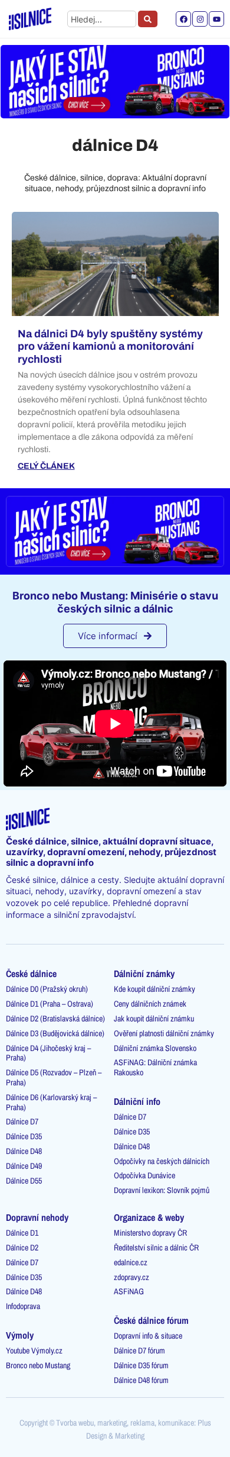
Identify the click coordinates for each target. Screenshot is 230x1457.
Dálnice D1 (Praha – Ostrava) (49, 1003)
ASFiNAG (129, 1291)
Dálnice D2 (22, 1247)
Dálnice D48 (24, 1151)
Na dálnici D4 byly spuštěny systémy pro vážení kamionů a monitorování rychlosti (110, 346)
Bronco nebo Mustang (38, 1365)
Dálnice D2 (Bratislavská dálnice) (55, 1018)
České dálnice (31, 973)
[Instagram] (200, 19)
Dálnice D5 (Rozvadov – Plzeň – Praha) (53, 1077)
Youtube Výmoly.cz (34, 1350)
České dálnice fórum (151, 1320)
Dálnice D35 (24, 1136)
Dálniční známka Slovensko (155, 1048)
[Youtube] (216, 19)
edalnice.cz (130, 1262)
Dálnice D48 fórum (141, 1380)
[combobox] (101, 19)
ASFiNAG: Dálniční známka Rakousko (155, 1067)
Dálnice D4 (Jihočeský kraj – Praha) (48, 1053)
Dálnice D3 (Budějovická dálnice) (55, 1033)
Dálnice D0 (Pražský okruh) (47, 989)
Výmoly (20, 1335)
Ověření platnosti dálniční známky (164, 1033)
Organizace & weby (149, 1217)
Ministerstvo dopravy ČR (150, 1232)
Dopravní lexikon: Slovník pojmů (161, 1190)
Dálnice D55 (24, 1180)
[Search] (147, 19)
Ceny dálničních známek (150, 1003)
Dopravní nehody (37, 1217)
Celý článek (46, 466)
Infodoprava (23, 1306)
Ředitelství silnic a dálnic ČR (156, 1247)
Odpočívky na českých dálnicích (161, 1161)
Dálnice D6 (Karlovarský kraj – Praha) (51, 1102)
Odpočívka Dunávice (144, 1175)
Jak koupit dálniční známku (154, 1018)
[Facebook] (183, 19)
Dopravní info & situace (148, 1335)
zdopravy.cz (131, 1277)
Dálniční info (137, 1101)
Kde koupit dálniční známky (154, 989)
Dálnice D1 (22, 1232)
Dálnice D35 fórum (141, 1365)
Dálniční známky (144, 973)
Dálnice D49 (24, 1166)
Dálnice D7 (22, 1121)
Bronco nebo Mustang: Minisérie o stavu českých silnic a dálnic (115, 602)
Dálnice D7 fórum (139, 1350)
